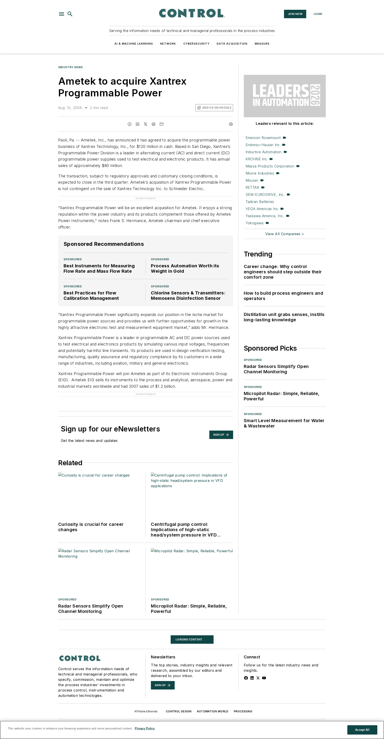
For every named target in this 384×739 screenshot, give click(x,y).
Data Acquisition (232, 43)
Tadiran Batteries (260, 201)
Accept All (362, 729)
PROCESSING (243, 711)
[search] (70, 14)
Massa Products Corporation (270, 166)
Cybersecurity (196, 43)
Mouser (252, 180)
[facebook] (129, 124)
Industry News (70, 67)
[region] (192, 730)
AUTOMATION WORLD (212, 711)
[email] (161, 124)
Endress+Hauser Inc (263, 145)
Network (168, 43)
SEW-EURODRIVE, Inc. (265, 194)
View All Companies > (284, 234)
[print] (231, 124)
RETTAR (252, 187)
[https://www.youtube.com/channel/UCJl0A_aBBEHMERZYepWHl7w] (264, 678)
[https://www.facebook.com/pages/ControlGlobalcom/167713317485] (246, 678)
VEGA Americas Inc (262, 209)
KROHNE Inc (256, 159)
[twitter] (145, 124)
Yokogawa (255, 223)
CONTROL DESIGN (179, 711)
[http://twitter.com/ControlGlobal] (258, 678)
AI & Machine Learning (133, 43)
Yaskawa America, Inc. (265, 216)
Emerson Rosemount (263, 137)
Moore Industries (260, 173)
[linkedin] (137, 124)
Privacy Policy (145, 728)
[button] (61, 14)
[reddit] (153, 124)
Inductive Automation (264, 152)
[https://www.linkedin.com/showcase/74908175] (252, 678)
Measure (262, 43)
